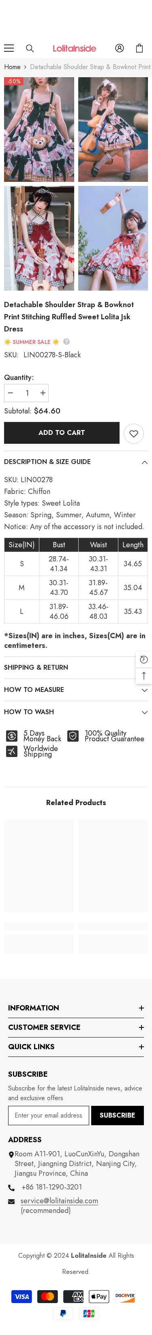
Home (12, 67)
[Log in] (119, 48)
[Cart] (139, 48)
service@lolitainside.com (59, 1201)
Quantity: (19, 377)
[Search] (30, 48)
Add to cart (62, 432)
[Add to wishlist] (134, 434)
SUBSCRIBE (117, 1115)
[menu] (9, 48)
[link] (39, 926)
